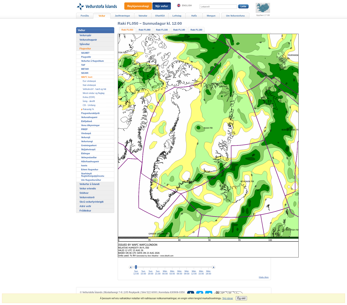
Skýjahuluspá (88, 149)
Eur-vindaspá (89, 81)
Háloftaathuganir (90, 161)
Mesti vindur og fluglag (93, 93)
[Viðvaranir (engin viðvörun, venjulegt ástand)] (263, 8)
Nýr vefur (161, 6)
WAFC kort (86, 77)
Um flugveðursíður (91, 180)
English (187, 5)
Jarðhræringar (122, 15)
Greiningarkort (89, 145)
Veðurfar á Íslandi (89, 184)
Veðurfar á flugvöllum (92, 61)
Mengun (211, 15)
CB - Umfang (89, 105)
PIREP (84, 129)
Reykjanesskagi (138, 6)
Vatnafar (143, 15)
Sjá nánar (227, 298)
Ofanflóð (160, 15)
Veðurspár (85, 35)
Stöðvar (84, 193)
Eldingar (85, 153)
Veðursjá (85, 137)
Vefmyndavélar (89, 157)
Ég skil (241, 298)
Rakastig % (88, 109)
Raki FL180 (196, 30)
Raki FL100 (162, 30)
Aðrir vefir (85, 206)
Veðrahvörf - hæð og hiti (94, 89)
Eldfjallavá (86, 121)
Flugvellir (86, 57)
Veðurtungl (87, 141)
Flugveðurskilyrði (90, 113)
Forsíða (85, 15)
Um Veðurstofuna (235, 15)
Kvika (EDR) (89, 97)
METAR (85, 69)
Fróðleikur (85, 210)
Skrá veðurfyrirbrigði (91, 201)
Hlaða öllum (264, 277)
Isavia (84, 165)
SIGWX (84, 73)
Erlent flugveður (89, 169)
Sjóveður (85, 44)
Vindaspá (86, 133)
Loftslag (176, 15)
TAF (83, 65)
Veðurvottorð (87, 197)
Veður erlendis (88, 188)
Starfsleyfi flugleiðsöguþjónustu (92, 174)
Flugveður (85, 48)
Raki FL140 (179, 30)
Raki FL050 (127, 30)
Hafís (194, 15)
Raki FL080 (144, 30)
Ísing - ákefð (89, 101)
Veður (102, 15)
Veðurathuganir (88, 39)
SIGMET (85, 53)
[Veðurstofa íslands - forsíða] (96, 1)
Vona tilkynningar (90, 125)
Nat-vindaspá (89, 85)
